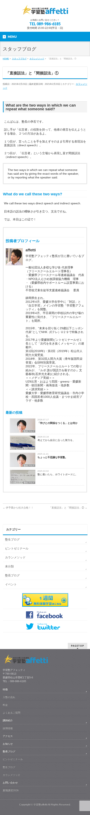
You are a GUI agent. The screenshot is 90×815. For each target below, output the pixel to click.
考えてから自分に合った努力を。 (56, 440)
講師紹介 (8, 720)
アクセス (8, 736)
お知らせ (8, 743)
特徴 (5, 689)
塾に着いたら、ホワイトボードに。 (57, 474)
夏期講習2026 (11, 790)
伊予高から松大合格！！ (18, 507)
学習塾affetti (40, 804)
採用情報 (8, 728)
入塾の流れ (9, 697)
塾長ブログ (29, 431)
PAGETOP (77, 645)
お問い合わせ (10, 782)
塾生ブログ (29, 448)
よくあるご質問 (11, 712)
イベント (11, 584)
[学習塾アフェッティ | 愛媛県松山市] (45, 11)
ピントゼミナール (16, 548)
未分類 (9, 566)
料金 (5, 704)
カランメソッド (15, 557)
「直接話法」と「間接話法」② (68, 507)
